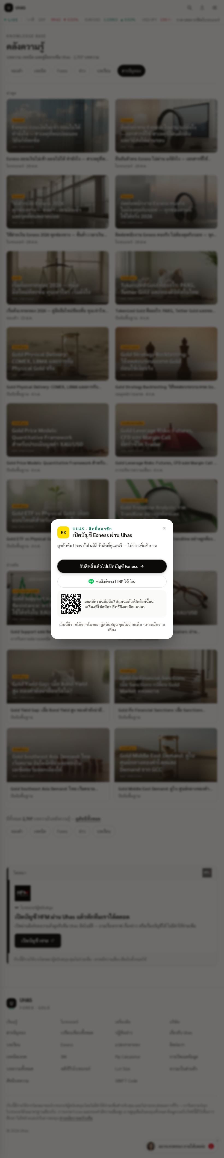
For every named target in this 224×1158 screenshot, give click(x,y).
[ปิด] (164, 528)
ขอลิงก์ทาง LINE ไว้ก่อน (115, 581)
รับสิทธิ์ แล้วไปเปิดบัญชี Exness (109, 565)
